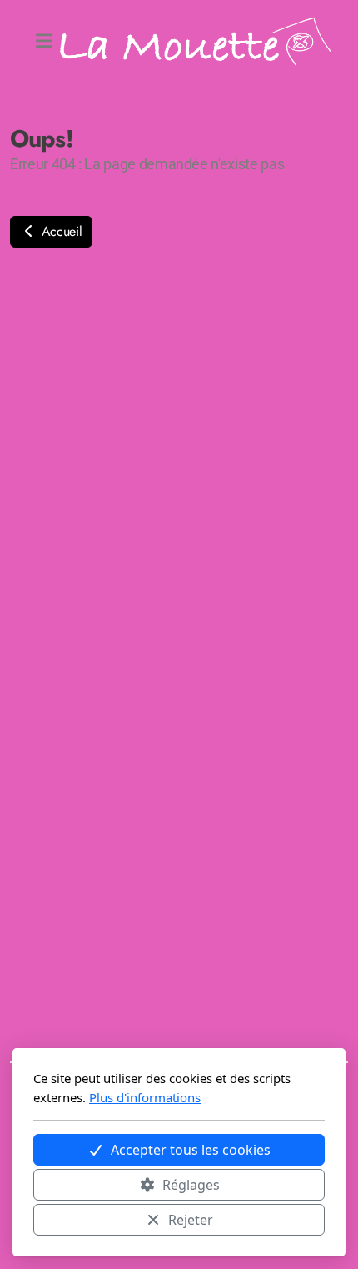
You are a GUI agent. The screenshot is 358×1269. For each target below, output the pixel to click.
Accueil (59, 231)
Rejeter (190, 1220)
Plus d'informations (145, 1097)
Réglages (191, 1185)
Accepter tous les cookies (191, 1150)
